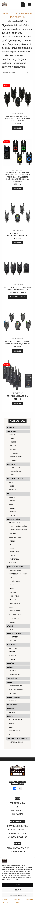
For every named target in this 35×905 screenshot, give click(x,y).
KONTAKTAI (29, 899)
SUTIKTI (17, 885)
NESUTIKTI (17, 890)
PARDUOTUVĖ (10, 13)
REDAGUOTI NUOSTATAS (17, 895)
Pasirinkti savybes (17, 297)
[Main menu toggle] (30, 5)
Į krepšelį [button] (18, 128)
